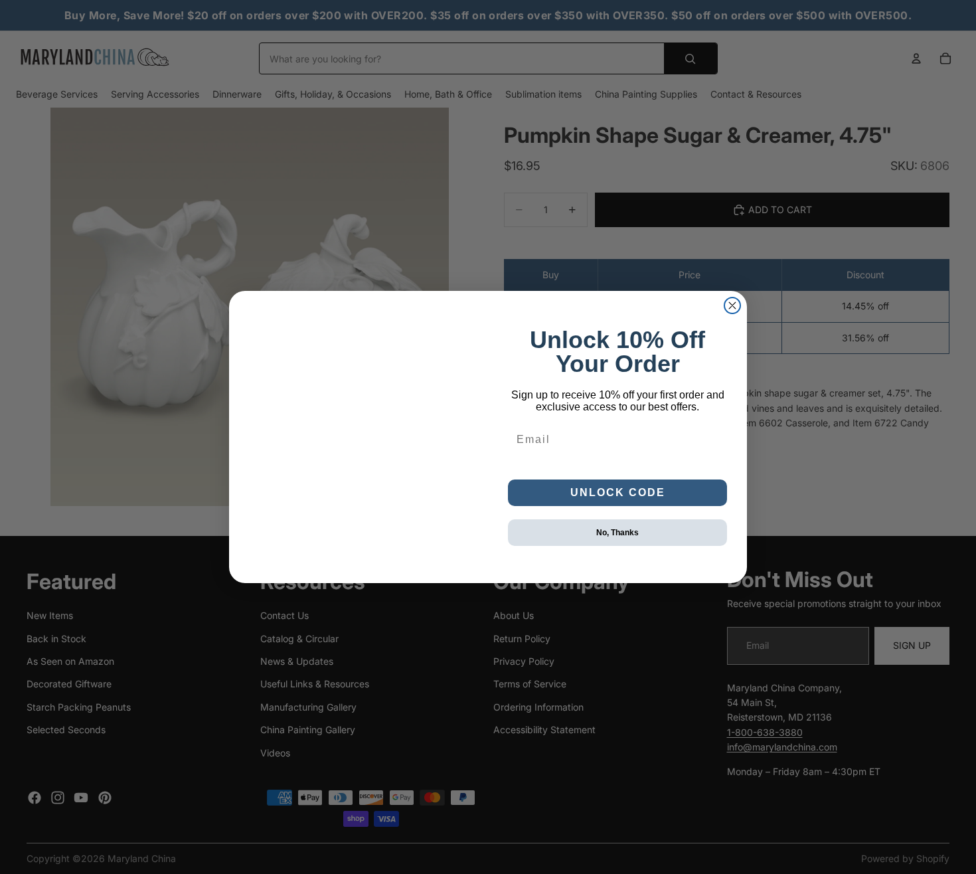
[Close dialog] (732, 305)
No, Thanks (617, 532)
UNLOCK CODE (617, 492)
